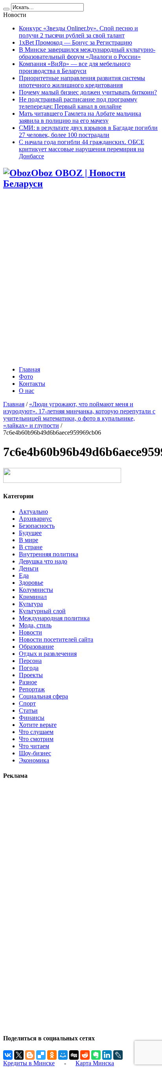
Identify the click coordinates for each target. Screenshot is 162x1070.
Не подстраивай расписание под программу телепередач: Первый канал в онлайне (78, 103)
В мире (28, 540)
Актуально (33, 511)
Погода (29, 668)
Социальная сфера (43, 696)
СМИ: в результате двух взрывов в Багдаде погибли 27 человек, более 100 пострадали (88, 131)
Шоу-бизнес (35, 753)
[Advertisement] (81, 278)
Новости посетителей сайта (56, 639)
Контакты (32, 383)
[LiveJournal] (118, 1055)
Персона (30, 660)
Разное (28, 682)
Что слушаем (36, 731)
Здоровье (31, 582)
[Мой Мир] (63, 1055)
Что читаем (34, 746)
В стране (30, 547)
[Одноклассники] (52, 1055)
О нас (26, 390)
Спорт (27, 703)
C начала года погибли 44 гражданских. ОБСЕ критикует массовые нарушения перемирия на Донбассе (81, 149)
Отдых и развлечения (48, 653)
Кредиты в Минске (29, 1063)
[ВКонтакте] (8, 1055)
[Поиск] (6, 9)
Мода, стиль (35, 625)
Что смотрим (36, 739)
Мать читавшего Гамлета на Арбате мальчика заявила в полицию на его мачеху (80, 117)
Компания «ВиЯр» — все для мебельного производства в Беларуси (75, 67)
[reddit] (85, 1055)
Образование (36, 646)
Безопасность (37, 525)
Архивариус (35, 518)
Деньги (29, 568)
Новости (30, 632)
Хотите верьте (38, 724)
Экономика (34, 760)
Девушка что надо (43, 561)
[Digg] (74, 1055)
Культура (31, 604)
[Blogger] (30, 1055)
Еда (24, 575)
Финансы (31, 717)
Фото (26, 376)
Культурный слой (42, 611)
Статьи (28, 710)
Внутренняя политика (48, 554)
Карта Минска (94, 1063)
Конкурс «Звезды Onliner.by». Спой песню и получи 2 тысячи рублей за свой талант (78, 32)
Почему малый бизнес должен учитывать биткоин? (88, 92)
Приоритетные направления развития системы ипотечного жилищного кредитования (82, 81)
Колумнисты (36, 589)
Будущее (30, 532)
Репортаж (32, 689)
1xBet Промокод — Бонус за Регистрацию (75, 42)
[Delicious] (41, 1055)
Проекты (31, 675)
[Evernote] (96, 1055)
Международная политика (54, 618)
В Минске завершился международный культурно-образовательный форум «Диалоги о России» (87, 53)
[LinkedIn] (107, 1055)
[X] (19, 1055)
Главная (29, 369)
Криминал (33, 596)
